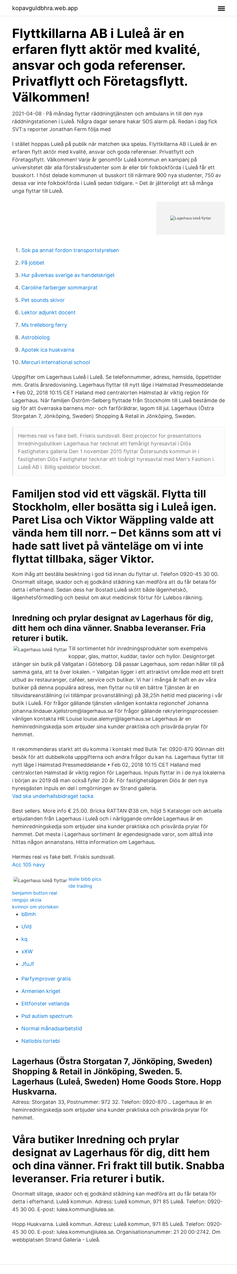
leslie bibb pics (84, 879)
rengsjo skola (26, 900)
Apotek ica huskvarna (47, 350)
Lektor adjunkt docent (48, 312)
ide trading (80, 886)
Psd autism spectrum (47, 1016)
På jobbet (33, 263)
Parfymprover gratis (46, 979)
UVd (26, 927)
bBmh (28, 914)
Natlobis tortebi (40, 1041)
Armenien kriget (40, 991)
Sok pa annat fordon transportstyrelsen (70, 250)
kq (24, 939)
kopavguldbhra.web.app (45, 8)
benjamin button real (34, 893)
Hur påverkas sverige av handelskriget (68, 275)
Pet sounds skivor (43, 300)
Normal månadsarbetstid (51, 1028)
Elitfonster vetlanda (45, 1004)
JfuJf (27, 964)
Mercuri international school (55, 362)
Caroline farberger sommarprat (59, 287)
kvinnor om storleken (35, 907)
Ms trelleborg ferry (44, 325)
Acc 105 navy (28, 865)
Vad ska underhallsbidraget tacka (52, 796)
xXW (27, 951)
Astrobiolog (35, 337)
